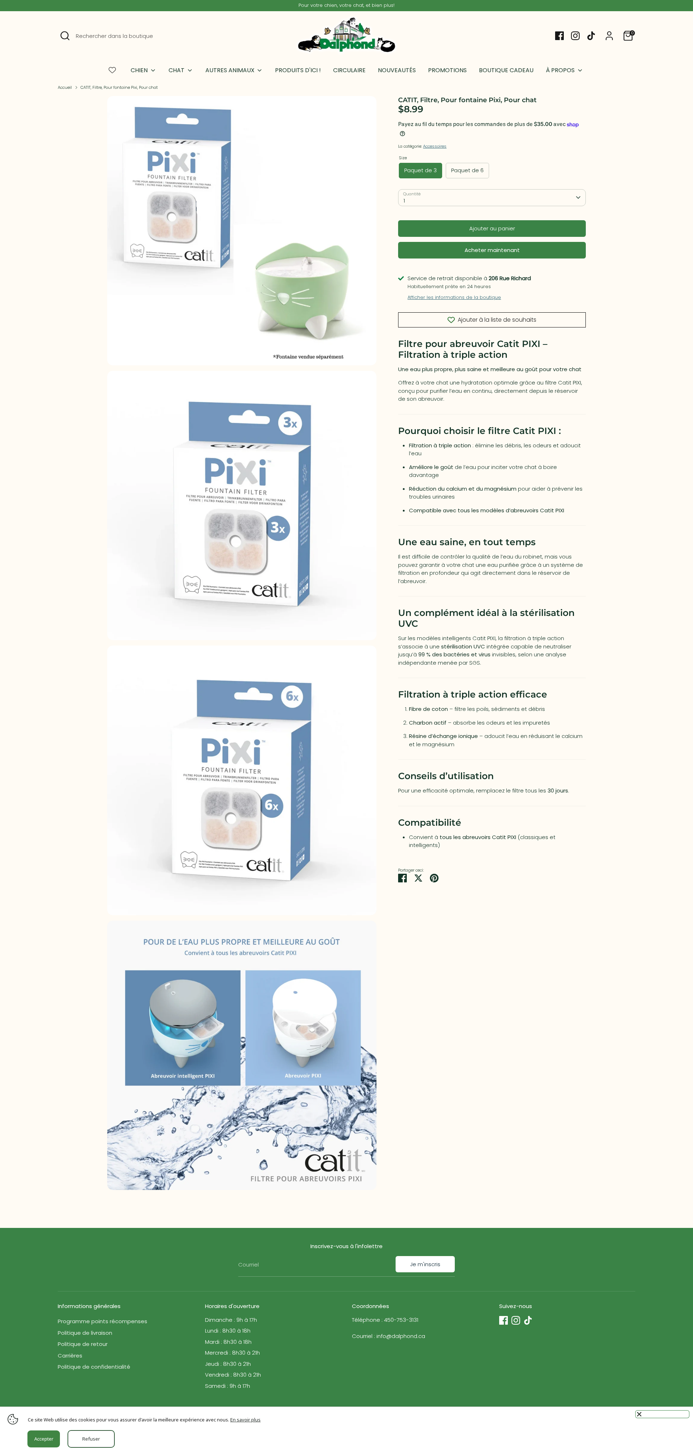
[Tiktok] (591, 35)
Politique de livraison (85, 1333)
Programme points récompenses (102, 1321)
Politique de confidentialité (94, 1367)
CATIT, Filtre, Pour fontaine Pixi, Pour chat (119, 87)
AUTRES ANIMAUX (230, 70)
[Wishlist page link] (112, 70)
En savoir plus (245, 1419)
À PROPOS (561, 70)
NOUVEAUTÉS (397, 70)
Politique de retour (83, 1344)
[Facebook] (559, 35)
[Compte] (609, 36)
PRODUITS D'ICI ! (298, 70)
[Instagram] (575, 35)
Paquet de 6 (467, 170)
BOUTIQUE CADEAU (506, 70)
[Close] (662, 1414)
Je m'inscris (425, 1264)
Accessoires (434, 146)
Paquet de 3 (420, 170)
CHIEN (140, 70)
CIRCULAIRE (349, 70)
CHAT (177, 70)
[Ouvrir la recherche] (65, 36)
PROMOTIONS (447, 70)
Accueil (65, 87)
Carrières (70, 1355)
